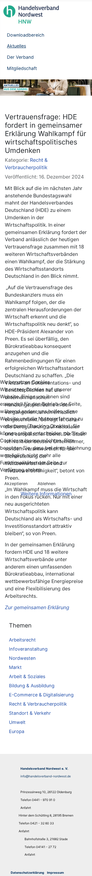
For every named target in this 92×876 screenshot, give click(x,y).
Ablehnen (46, 483)
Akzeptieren (16, 483)
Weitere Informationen (46, 494)
